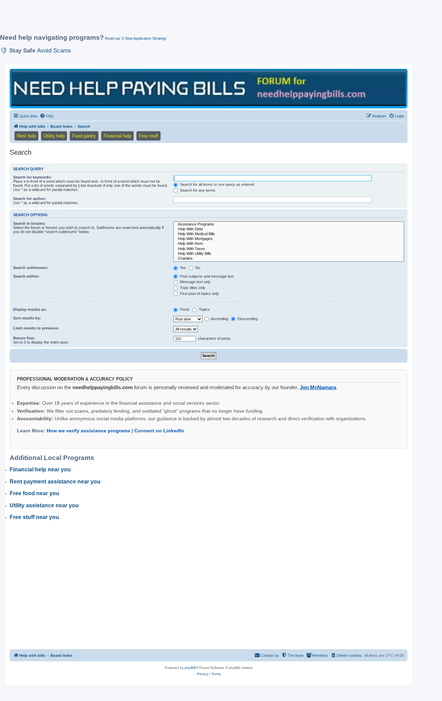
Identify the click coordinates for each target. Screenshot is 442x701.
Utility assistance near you (44, 505)
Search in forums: (29, 223)
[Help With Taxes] (288, 249)
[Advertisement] (167, 19)
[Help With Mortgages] (288, 239)
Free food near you (34, 493)
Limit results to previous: (36, 328)
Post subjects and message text (206, 276)
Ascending (219, 319)
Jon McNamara (318, 387)
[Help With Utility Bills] (288, 253)
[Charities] (288, 258)
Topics (204, 309)
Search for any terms (197, 190)
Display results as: (30, 309)
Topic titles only (192, 288)
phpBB (190, 668)
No (197, 268)
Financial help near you (40, 469)
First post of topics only (199, 293)
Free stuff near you (34, 517)
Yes (182, 268)
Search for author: (29, 198)
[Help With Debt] (288, 229)
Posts (184, 309)
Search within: (26, 276)
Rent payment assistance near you (55, 481)
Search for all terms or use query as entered (216, 184)
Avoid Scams (54, 50)
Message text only (195, 282)
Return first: (24, 338)
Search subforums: (30, 268)
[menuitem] (47, 116)
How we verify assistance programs (88, 430)
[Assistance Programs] (288, 224)
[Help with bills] (208, 88)
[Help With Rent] (288, 243)
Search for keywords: (32, 177)
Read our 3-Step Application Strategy (135, 38)
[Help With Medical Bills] (288, 234)
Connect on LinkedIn (159, 430)
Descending (247, 319)
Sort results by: (27, 318)
